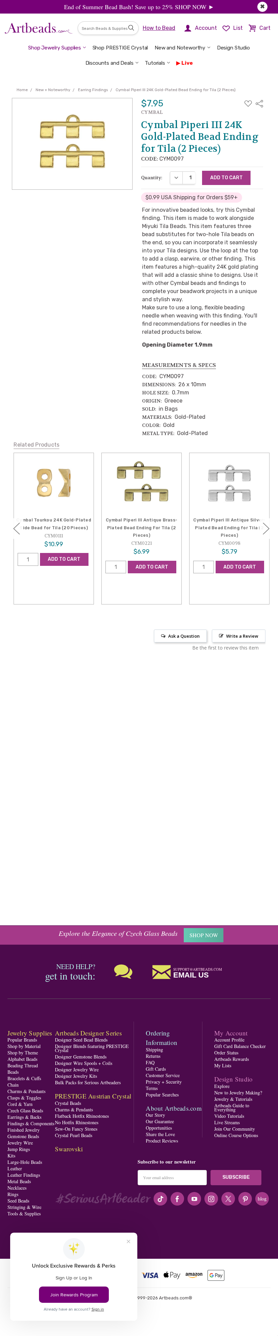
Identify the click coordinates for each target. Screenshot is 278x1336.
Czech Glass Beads (25, 1110)
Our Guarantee (160, 1121)
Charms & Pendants (26, 1091)
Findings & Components (30, 1123)
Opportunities (159, 1128)
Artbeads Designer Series (88, 1033)
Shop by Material (24, 1046)
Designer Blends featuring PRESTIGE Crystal (92, 1048)
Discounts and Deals (109, 63)
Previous (16, 528)
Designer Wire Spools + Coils (83, 1063)
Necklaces (16, 1188)
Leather (14, 1168)
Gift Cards (156, 1069)
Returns (153, 1056)
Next (266, 528)
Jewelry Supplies (29, 1033)
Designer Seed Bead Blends (81, 1039)
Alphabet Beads (22, 1059)
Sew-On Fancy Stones (76, 1129)
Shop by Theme (22, 1052)
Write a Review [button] (242, 636)
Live (187, 63)
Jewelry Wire (20, 1142)
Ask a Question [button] (184, 636)
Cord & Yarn (20, 1104)
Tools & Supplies (24, 1213)
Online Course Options (236, 1135)
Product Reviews (162, 1140)
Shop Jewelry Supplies (54, 48)
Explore (222, 1086)
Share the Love (160, 1134)
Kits (11, 1155)
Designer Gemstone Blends (80, 1056)
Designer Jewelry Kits (76, 1076)
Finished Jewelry (23, 1130)
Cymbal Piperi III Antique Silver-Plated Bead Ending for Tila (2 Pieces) (229, 527)
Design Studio (233, 48)
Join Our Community (234, 1129)
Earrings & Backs (24, 1117)
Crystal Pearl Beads (73, 1135)
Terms (152, 1088)
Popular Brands (22, 1039)
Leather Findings (23, 1175)
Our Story (155, 1115)
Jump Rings (18, 1149)
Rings (12, 1194)
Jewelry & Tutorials (233, 1099)
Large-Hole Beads (24, 1162)
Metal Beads (19, 1181)
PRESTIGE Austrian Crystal (93, 1096)
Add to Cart (64, 559)
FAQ (150, 1062)
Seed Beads (18, 1200)
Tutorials (155, 63)
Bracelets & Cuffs (24, 1078)
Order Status (226, 1052)
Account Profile (229, 1039)
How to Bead (159, 28)
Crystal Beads (68, 1103)
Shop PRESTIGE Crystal (120, 48)
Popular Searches (162, 1094)
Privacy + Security (164, 1081)
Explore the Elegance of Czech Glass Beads (118, 933)
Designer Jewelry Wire (77, 1069)
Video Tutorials (229, 1116)
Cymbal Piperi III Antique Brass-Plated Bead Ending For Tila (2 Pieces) (141, 527)
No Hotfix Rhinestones (76, 1122)
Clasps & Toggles (24, 1097)
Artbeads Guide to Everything (231, 1107)
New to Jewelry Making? (238, 1092)
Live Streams (227, 1122)
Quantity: (151, 177)
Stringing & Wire (24, 1207)
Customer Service (163, 1075)
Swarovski (69, 1149)
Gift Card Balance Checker (240, 1046)
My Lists (222, 1065)
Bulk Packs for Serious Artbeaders (88, 1082)
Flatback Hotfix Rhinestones (82, 1116)
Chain (13, 1085)
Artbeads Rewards (231, 1059)
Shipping (154, 1049)
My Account (231, 1033)
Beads (13, 1072)
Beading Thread (22, 1065)
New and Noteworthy (180, 48)
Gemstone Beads (23, 1136)
